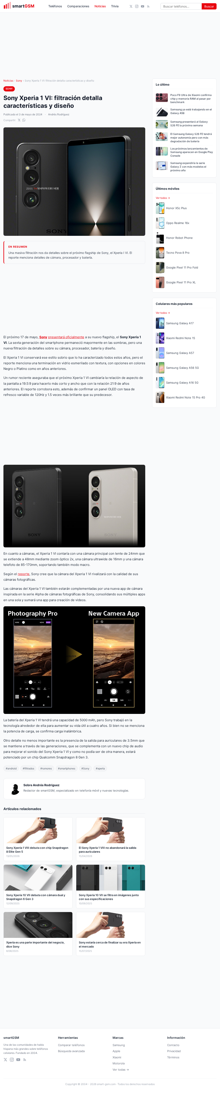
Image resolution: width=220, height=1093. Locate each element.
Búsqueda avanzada (71, 1051)
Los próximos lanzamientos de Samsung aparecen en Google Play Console (191, 152)
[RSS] (148, 6)
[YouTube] (142, 6)
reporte (23, 574)
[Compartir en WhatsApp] (23, 120)
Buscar (209, 6)
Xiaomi (117, 1057)
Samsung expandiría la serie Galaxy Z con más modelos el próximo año (188, 166)
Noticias (100, 6)
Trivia (115, 6)
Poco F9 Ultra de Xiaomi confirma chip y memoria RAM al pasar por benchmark (191, 98)
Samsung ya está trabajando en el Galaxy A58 (191, 111)
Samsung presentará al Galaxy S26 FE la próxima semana (189, 123)
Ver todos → (163, 197)
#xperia (100, 768)
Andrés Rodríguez (58, 114)
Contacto (173, 1045)
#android (11, 768)
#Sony (85, 768)
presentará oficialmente (66, 337)
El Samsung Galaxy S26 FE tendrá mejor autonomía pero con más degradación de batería (191, 137)
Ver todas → (121, 1069)
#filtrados (28, 768)
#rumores (46, 768)
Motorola (119, 1063)
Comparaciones (78, 6)
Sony (19, 80)
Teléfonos (55, 6)
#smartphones (66, 768)
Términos (173, 1057)
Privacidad (174, 1051)
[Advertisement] (74, 299)
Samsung (119, 1045)
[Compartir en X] (19, 120)
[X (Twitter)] (131, 6)
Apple (116, 1051)
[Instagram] (136, 6)
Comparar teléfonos (71, 1045)
